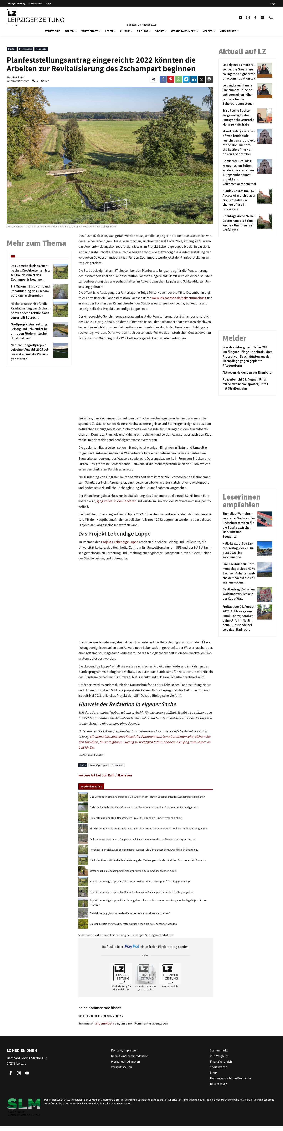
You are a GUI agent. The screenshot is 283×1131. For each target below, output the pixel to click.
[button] (76, 30)
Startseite (52, 31)
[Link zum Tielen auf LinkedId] (193, 79)
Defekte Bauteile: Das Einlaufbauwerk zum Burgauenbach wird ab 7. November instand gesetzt (144, 807)
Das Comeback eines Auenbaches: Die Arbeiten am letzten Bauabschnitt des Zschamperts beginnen (147, 796)
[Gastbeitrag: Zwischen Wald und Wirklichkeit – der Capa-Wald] (264, 594)
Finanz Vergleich (221, 1061)
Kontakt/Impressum (124, 1050)
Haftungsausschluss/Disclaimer (230, 1078)
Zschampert (117, 765)
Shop (48, 3)
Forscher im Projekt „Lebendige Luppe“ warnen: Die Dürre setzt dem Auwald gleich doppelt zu (144, 849)
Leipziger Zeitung (16, 3)
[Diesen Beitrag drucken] (209, 79)
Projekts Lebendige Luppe (119, 542)
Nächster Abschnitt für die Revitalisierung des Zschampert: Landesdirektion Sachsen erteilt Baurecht (148, 860)
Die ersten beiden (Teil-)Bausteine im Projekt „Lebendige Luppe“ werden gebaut (136, 818)
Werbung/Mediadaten (125, 1061)
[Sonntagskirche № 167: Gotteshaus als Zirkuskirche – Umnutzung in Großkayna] (264, 223)
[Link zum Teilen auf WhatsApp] (178, 79)
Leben (109, 31)
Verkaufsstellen (121, 1067)
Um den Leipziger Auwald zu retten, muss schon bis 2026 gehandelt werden (133, 924)
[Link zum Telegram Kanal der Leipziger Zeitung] (262, 17)
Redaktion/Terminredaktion (129, 1056)
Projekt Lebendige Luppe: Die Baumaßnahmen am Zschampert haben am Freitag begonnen (142, 892)
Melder (207, 31)
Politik (69, 31)
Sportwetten (218, 1067)
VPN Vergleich (219, 1056)
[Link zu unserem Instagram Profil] (248, 17)
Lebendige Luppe (98, 765)
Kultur (125, 31)
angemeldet (103, 1023)
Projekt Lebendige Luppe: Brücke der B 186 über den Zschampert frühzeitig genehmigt (140, 881)
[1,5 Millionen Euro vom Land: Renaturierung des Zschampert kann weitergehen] (60, 291)
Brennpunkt (25, 48)
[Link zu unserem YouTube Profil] (240, 17)
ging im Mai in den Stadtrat (116, 501)
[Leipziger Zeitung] (35, 17)
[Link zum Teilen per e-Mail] (201, 79)
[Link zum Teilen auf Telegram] (186, 79)
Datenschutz (218, 1084)
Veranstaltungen (183, 31)
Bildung (142, 31)
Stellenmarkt (35, 3)
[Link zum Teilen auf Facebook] (163, 79)
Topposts (41, 48)
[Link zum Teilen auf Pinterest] (170, 79)
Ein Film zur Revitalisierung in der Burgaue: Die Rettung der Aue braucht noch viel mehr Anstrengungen (148, 828)
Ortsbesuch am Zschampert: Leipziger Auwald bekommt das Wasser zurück (133, 871)
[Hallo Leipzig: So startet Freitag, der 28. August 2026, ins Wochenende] (264, 550)
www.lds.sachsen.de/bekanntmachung (179, 298)
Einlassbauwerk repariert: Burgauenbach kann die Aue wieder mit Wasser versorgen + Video (143, 839)
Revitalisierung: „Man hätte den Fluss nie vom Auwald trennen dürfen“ (130, 913)
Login (273, 3)
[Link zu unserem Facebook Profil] (255, 17)
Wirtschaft (89, 31)
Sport (159, 31)
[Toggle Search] (271, 18)
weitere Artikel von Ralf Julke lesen (105, 775)
